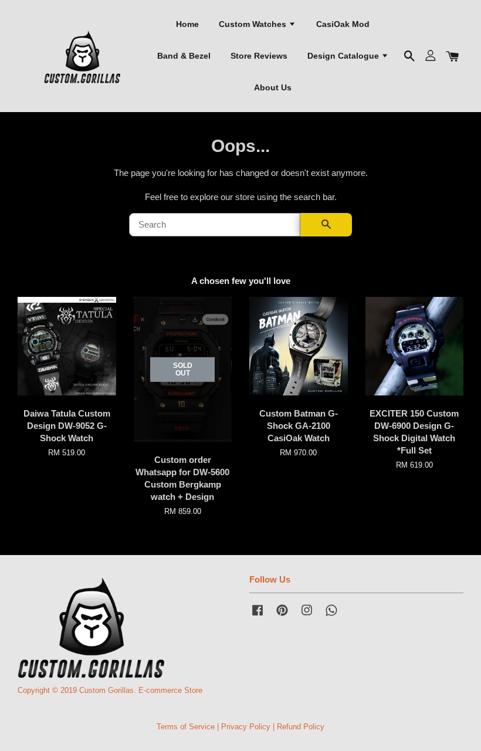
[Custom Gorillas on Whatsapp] (331, 615)
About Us (273, 87)
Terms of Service (186, 726)
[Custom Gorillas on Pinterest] (282, 615)
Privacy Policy (245, 726)
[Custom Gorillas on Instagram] (307, 615)
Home (187, 24)
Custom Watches (254, 24)
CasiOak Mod (343, 24)
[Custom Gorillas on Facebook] (257, 615)
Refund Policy (300, 726)
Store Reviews (259, 55)
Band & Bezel (184, 55)
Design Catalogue (344, 55)
